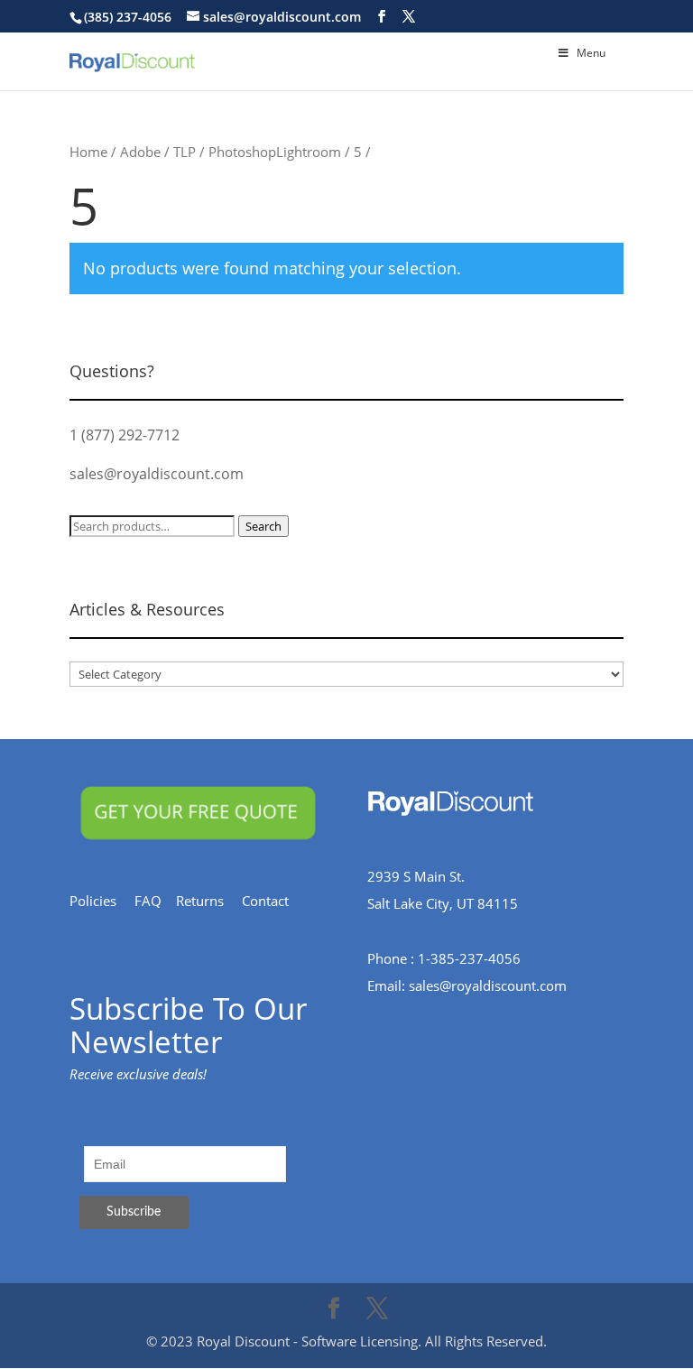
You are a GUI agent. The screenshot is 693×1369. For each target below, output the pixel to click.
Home (88, 152)
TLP (184, 152)
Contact (274, 901)
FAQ (155, 901)
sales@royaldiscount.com (156, 474)
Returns (209, 901)
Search (263, 526)
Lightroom (308, 152)
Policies (101, 901)
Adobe (140, 152)
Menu (591, 52)
